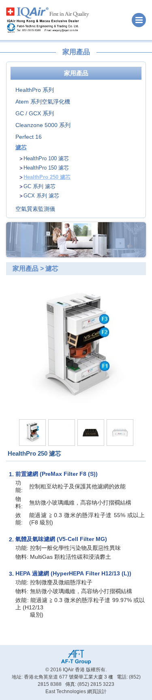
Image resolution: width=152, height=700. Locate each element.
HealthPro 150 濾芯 (46, 168)
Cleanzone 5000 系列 (43, 125)
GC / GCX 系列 (34, 113)
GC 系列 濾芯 (40, 186)
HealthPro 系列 (34, 90)
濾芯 (21, 147)
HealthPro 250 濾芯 (47, 177)
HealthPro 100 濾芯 (46, 158)
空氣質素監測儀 (35, 209)
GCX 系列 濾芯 (41, 196)
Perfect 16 (28, 137)
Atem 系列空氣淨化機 (42, 101)
